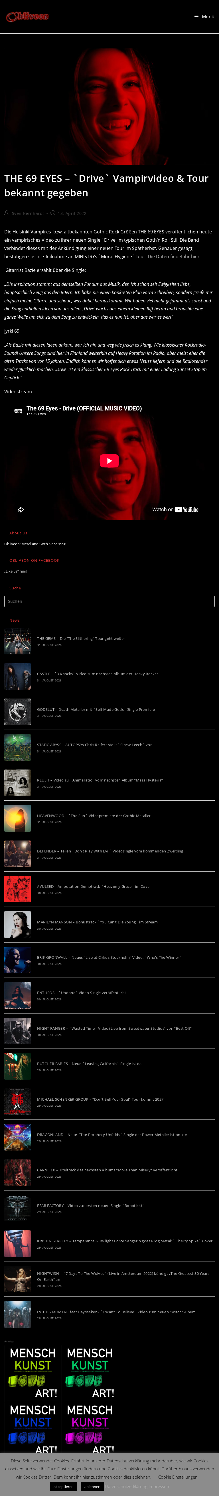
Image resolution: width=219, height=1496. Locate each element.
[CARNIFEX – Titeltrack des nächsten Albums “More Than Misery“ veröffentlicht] (17, 1172)
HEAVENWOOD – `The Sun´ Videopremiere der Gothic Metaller (94, 815)
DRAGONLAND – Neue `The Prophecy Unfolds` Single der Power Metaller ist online (112, 1134)
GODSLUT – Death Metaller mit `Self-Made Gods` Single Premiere (96, 709)
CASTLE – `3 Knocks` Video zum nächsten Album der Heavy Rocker (97, 673)
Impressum (159, 1486)
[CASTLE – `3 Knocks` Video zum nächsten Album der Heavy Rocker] (17, 676)
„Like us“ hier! (15, 571)
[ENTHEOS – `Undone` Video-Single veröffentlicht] (17, 995)
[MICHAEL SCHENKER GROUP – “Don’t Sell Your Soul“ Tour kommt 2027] (17, 1101)
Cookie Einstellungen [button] (178, 1477)
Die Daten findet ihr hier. (174, 256)
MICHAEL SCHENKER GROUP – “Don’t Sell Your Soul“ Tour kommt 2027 (100, 1099)
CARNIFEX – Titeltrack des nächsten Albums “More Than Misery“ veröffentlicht (107, 1170)
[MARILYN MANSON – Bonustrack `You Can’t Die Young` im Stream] (17, 924)
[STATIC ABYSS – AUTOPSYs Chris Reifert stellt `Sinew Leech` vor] (17, 747)
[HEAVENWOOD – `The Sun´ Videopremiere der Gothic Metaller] (17, 818)
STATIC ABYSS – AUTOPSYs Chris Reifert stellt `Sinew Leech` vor (94, 744)
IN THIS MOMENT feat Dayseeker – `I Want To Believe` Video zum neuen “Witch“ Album (116, 1311)
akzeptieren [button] (64, 1486)
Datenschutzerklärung (126, 1486)
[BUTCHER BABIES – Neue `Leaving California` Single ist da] (17, 1066)
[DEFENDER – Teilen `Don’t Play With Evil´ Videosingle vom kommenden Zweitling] (17, 853)
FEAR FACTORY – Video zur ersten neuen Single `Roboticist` (91, 1205)
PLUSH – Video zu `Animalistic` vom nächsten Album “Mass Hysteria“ (100, 780)
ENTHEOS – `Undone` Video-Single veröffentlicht (81, 992)
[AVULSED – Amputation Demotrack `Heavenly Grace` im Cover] (17, 889)
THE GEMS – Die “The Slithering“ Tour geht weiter (81, 638)
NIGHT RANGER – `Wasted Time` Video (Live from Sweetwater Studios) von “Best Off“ (114, 1028)
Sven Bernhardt (28, 213)
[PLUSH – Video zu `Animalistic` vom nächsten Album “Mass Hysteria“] (17, 783)
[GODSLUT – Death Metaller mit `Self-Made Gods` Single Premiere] (17, 712)
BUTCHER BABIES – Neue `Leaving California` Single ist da (89, 1063)
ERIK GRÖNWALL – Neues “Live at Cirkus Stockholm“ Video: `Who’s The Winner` (109, 957)
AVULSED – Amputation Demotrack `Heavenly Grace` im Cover (94, 886)
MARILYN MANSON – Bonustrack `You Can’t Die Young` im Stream (97, 922)
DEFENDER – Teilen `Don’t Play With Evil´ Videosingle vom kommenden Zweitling (110, 851)
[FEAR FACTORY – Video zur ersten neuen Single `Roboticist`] (17, 1208)
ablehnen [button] (92, 1486)
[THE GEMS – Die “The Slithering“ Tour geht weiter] (17, 641)
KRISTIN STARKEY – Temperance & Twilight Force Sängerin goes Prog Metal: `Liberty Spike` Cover (124, 1240)
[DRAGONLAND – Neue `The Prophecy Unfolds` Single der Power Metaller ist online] (17, 1137)
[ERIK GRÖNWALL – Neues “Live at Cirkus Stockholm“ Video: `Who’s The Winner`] (17, 960)
